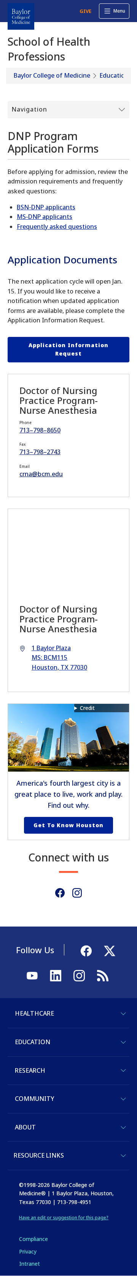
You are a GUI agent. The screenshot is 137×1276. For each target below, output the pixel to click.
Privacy (28, 1251)
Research (30, 1070)
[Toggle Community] (123, 1099)
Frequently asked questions (57, 226)
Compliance (33, 1239)
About (25, 1127)
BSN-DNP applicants (46, 207)
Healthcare (34, 1013)
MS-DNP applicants (44, 216)
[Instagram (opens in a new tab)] (77, 893)
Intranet (29, 1263)
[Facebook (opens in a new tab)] (60, 893)
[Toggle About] (123, 1127)
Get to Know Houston (68, 825)
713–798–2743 (40, 452)
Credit (87, 707)
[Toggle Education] (123, 1042)
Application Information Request (68, 349)
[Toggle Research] (123, 1070)
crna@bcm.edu (41, 474)
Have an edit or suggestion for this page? (63, 1217)
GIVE (85, 11)
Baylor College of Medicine (52, 75)
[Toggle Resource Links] (123, 1156)
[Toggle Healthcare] (123, 1014)
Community (34, 1098)
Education (114, 75)
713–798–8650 (40, 430)
